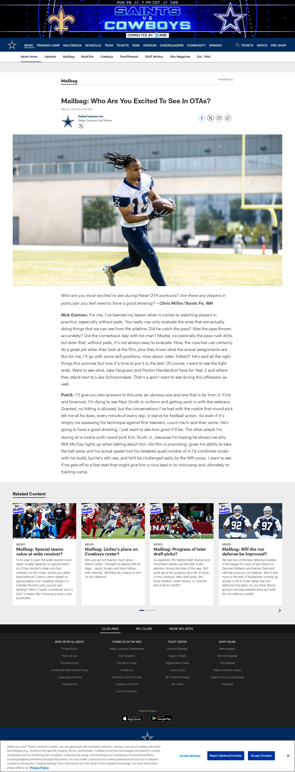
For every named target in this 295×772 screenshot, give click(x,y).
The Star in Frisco (127, 662)
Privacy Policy (70, 648)
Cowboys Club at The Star (126, 677)
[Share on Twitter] (210, 120)
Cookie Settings (190, 755)
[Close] (288, 756)
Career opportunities (69, 677)
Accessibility (69, 684)
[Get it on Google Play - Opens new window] (161, 720)
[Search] (237, 45)
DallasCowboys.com (90, 116)
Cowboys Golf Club (126, 684)
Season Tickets (177, 655)
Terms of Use (69, 655)
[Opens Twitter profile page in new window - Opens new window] (81, 126)
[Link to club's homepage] (12, 45)
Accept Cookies (261, 755)
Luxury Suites (177, 670)
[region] (147, 756)
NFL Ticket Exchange (177, 677)
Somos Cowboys (127, 691)
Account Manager (177, 648)
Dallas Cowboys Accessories (227, 677)
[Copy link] (227, 118)
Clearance (227, 684)
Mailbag (69, 80)
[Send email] (219, 120)
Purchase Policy (69, 662)
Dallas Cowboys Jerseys (227, 670)
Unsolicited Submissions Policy (69, 670)
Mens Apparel (227, 648)
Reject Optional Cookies (226, 755)
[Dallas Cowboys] (147, 738)
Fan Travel (177, 684)
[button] (142, 610)
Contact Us (126, 670)
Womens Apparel (227, 655)
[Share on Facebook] (201, 120)
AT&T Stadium (126, 655)
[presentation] (280, 611)
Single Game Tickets (177, 662)
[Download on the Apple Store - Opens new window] (132, 719)
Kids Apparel (227, 662)
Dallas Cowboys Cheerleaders (126, 648)
